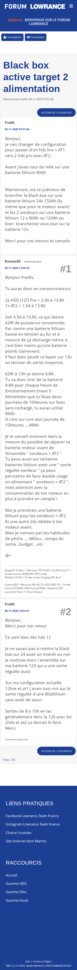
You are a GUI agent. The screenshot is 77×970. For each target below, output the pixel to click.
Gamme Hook (17, 900)
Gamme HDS (16, 883)
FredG (10, 122)
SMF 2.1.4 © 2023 (15, 965)
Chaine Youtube (18, 832)
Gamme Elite (16, 892)
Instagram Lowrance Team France (33, 824)
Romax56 (13, 261)
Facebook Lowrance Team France (32, 816)
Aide (27, 961)
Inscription (14, 37)
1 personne (11, 739)
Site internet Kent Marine (26, 841)
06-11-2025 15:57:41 (17, 611)
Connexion (37, 37)
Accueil (11, 875)
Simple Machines (35, 965)
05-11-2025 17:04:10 (17, 268)
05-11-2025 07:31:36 (17, 129)
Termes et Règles (42, 961)
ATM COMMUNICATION (58, 965)
